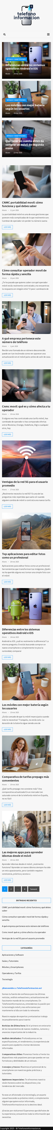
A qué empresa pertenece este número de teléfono (21, 340)
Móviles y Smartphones (16, 59)
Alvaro (7, 74)
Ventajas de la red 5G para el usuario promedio (25, 483)
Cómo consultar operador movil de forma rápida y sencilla (24, 272)
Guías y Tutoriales (10, 961)
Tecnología (7, 979)
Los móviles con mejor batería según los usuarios (25, 107)
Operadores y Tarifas (11, 973)
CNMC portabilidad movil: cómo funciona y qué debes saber (22, 204)
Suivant (33, 889)
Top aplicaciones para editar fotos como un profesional (23, 555)
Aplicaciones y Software (13, 954)
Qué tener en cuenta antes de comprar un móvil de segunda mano (24, 144)
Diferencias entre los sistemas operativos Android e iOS (25, 66)
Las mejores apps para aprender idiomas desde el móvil (22, 854)
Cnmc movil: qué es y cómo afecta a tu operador (26, 408)
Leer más (7, 227)
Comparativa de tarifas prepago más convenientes (25, 778)
